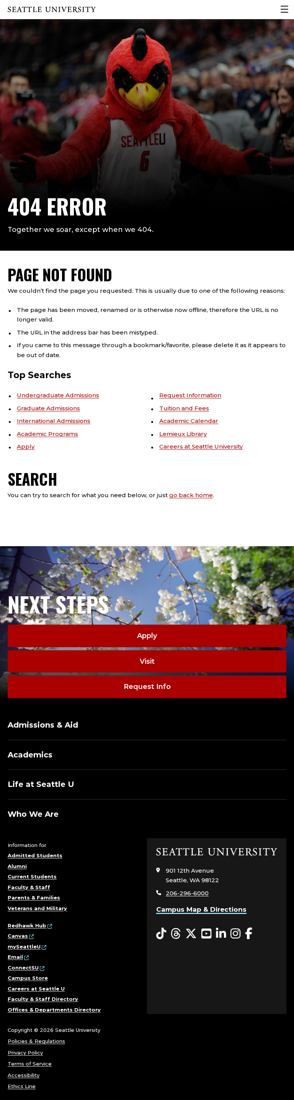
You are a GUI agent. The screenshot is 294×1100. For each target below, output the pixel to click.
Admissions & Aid (43, 725)
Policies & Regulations (36, 1041)
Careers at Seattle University (201, 446)
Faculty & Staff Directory (43, 999)
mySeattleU (24, 946)
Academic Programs (47, 433)
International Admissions (53, 420)
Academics (30, 754)
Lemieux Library (183, 433)
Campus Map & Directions (201, 909)
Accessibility (23, 1075)
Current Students (32, 876)
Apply (25, 446)
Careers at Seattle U (36, 989)
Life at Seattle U (41, 784)
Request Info (147, 686)
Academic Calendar (188, 420)
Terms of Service (30, 1064)
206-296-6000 (187, 893)
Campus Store (28, 978)
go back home (191, 495)
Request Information (190, 395)
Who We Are (33, 814)
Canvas (18, 936)
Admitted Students (35, 855)
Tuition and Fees (184, 408)
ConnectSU (23, 968)
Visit (147, 661)
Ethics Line (22, 1086)
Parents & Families (34, 897)
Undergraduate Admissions (58, 395)
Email (15, 957)
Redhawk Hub (27, 925)
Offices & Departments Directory (54, 1010)
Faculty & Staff (29, 887)
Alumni (17, 866)
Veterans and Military (37, 908)
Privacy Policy (25, 1052)
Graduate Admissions (48, 408)
